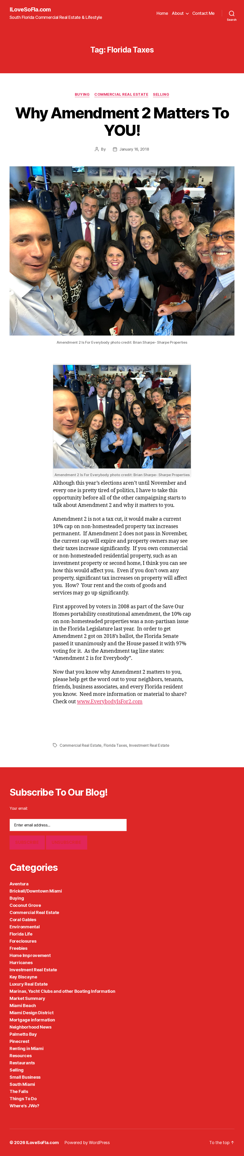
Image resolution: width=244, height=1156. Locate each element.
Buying (82, 94)
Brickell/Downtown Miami (36, 890)
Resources (21, 1055)
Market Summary (27, 998)
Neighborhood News (30, 1027)
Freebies (18, 948)
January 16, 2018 (134, 149)
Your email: (19, 808)
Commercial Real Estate (121, 94)
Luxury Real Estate (29, 984)
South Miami (22, 1084)
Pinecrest (19, 1041)
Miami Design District (31, 1012)
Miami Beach (23, 1005)
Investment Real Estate (149, 745)
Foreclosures (23, 941)
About (178, 13)
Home (162, 13)
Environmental (25, 926)
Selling (161, 94)
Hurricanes (21, 962)
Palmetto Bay (23, 1034)
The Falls (19, 1091)
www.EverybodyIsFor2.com (109, 702)
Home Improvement (30, 955)
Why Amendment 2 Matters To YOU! (122, 121)
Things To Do (23, 1098)
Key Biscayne (23, 976)
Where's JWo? (24, 1105)
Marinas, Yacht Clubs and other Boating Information (62, 991)
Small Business (25, 1077)
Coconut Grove (25, 905)
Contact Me (203, 13)
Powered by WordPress (87, 1142)
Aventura (19, 883)
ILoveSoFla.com (30, 9)
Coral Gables (23, 919)
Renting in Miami (27, 1048)
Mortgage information (32, 1019)
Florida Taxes (115, 745)
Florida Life (21, 933)
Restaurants (22, 1062)
